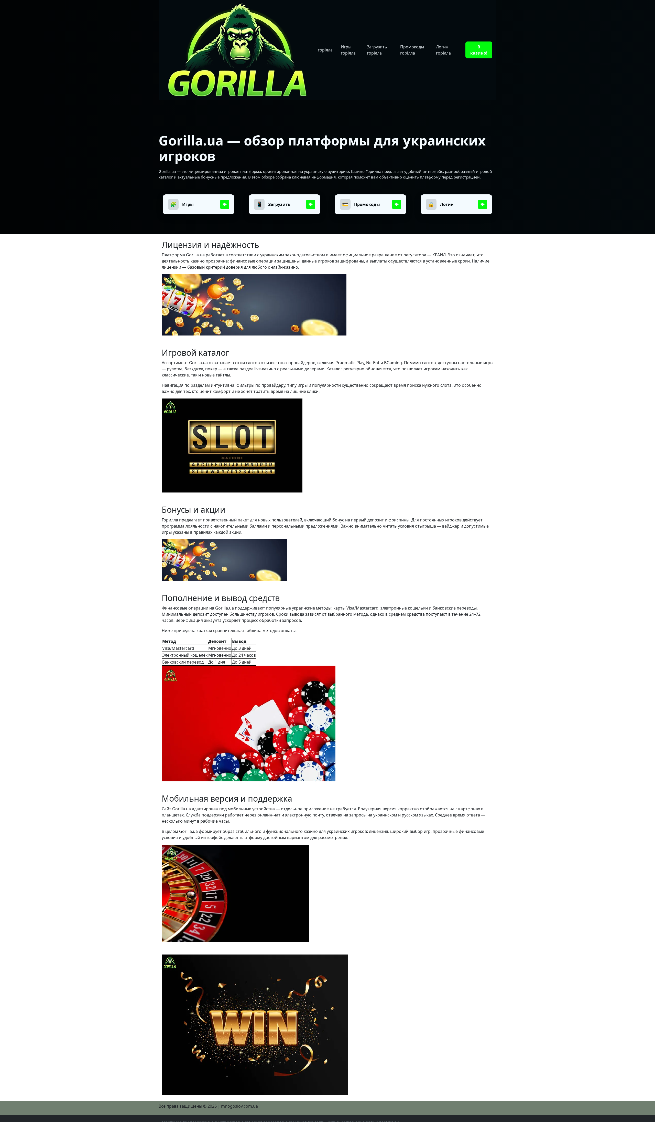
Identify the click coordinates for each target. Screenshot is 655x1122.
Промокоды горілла (412, 50)
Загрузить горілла (377, 50)
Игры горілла (348, 50)
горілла (325, 50)
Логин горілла (443, 50)
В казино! (478, 50)
